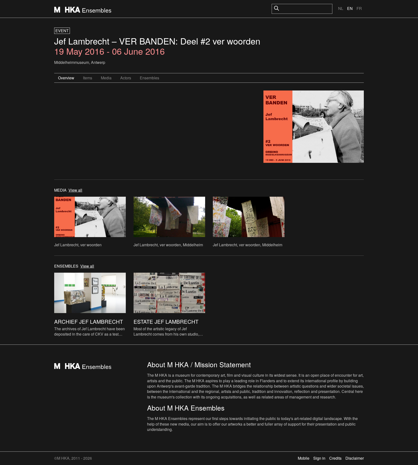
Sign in (319, 458)
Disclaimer (354, 458)
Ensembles (149, 78)
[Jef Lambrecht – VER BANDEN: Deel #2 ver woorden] (313, 127)
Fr (359, 8)
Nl (340, 8)
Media (106, 78)
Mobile (303, 458)
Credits (335, 458)
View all (75, 190)
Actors (125, 78)
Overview (66, 78)
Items (87, 78)
